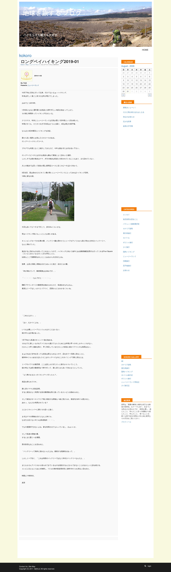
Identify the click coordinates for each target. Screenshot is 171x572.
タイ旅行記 (125, 385)
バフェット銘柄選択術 (131, 224)
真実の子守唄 (128, 126)
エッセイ (126, 214)
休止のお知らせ (128, 117)
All (122, 361)
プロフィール (126, 422)
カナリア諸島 (128, 228)
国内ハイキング (128, 251)
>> (150, 95)
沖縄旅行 (126, 261)
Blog (27, 64)
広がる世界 (127, 121)
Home (145, 49)
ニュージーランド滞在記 (130, 382)
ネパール (126, 238)
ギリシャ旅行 (128, 242)
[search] (145, 566)
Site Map (32, 566)
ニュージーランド (35, 64)
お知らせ (126, 270)
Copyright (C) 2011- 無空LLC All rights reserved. (37, 569)
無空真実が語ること (130, 219)
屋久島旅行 (127, 233)
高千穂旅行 (127, 265)
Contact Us (23, 566)
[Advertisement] (68, 300)
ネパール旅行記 (127, 375)
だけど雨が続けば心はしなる (133, 112)
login (149, 566)
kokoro (22, 64)
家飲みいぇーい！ (129, 107)
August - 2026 (127, 65)
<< (123, 95)
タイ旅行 (126, 247)
